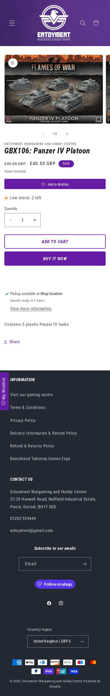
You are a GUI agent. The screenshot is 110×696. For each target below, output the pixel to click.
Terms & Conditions (27, 407)
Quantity (10, 208)
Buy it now (55, 258)
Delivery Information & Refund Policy (43, 433)
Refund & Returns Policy (32, 446)
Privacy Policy (23, 420)
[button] (11, 23)
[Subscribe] (84, 564)
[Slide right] (67, 133)
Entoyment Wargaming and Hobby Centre (52, 681)
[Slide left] (43, 133)
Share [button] (14, 341)
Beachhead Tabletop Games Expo (40, 458)
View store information (31, 308)
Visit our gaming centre (31, 394)
